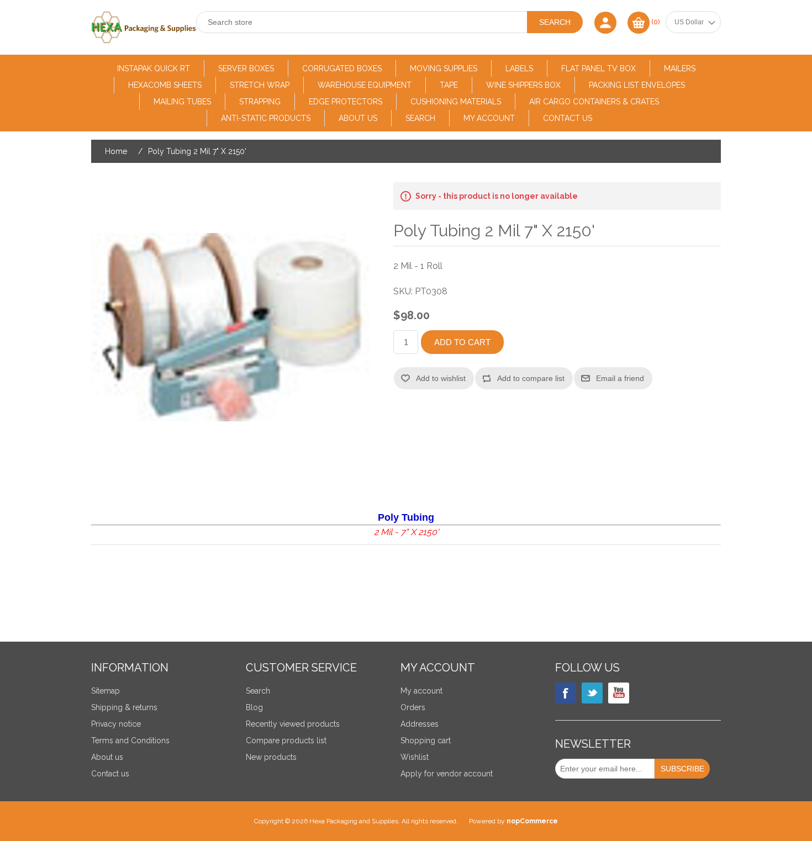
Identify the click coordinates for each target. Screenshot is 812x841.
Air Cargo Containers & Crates (594, 101)
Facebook (565, 693)
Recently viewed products (293, 724)
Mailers (679, 68)
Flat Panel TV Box (598, 68)
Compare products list (286, 740)
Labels (519, 68)
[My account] (605, 22)
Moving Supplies (443, 68)
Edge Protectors (345, 101)
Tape (449, 85)
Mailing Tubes (182, 101)
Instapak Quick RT (153, 68)
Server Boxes (246, 68)
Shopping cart (425, 740)
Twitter (592, 693)
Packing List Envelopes (637, 85)
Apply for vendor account (446, 773)
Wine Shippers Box (523, 85)
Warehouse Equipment (365, 85)
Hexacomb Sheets (165, 85)
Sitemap (105, 690)
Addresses (419, 724)
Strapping (260, 101)
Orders (412, 707)
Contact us (567, 118)
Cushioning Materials (455, 101)
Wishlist (414, 757)
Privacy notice (116, 724)
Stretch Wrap (259, 85)
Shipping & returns (124, 707)
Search (420, 118)
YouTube (618, 693)
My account (489, 118)
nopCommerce (532, 821)
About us (358, 118)
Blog (254, 707)
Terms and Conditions (130, 740)
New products (271, 757)
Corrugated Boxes (342, 68)
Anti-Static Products (265, 118)
